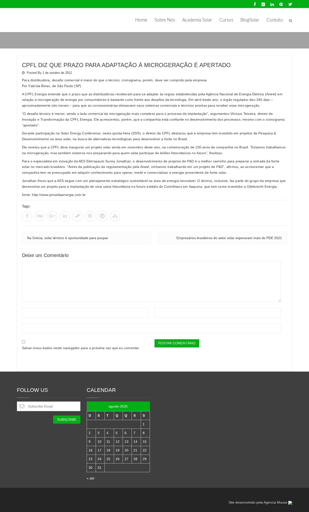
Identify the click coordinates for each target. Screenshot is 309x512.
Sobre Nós (164, 20)
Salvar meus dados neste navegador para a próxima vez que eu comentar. (81, 348)
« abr (91, 478)
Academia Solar (197, 20)
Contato (275, 20)
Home (141, 20)
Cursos (226, 20)
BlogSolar (249, 20)
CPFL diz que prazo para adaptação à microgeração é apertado (126, 65)
